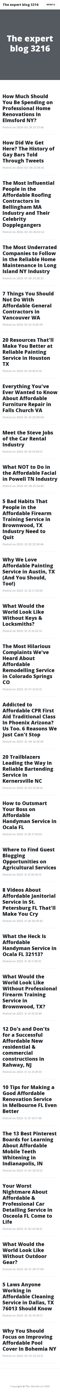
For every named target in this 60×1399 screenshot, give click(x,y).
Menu (49, 4)
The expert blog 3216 (20, 4)
